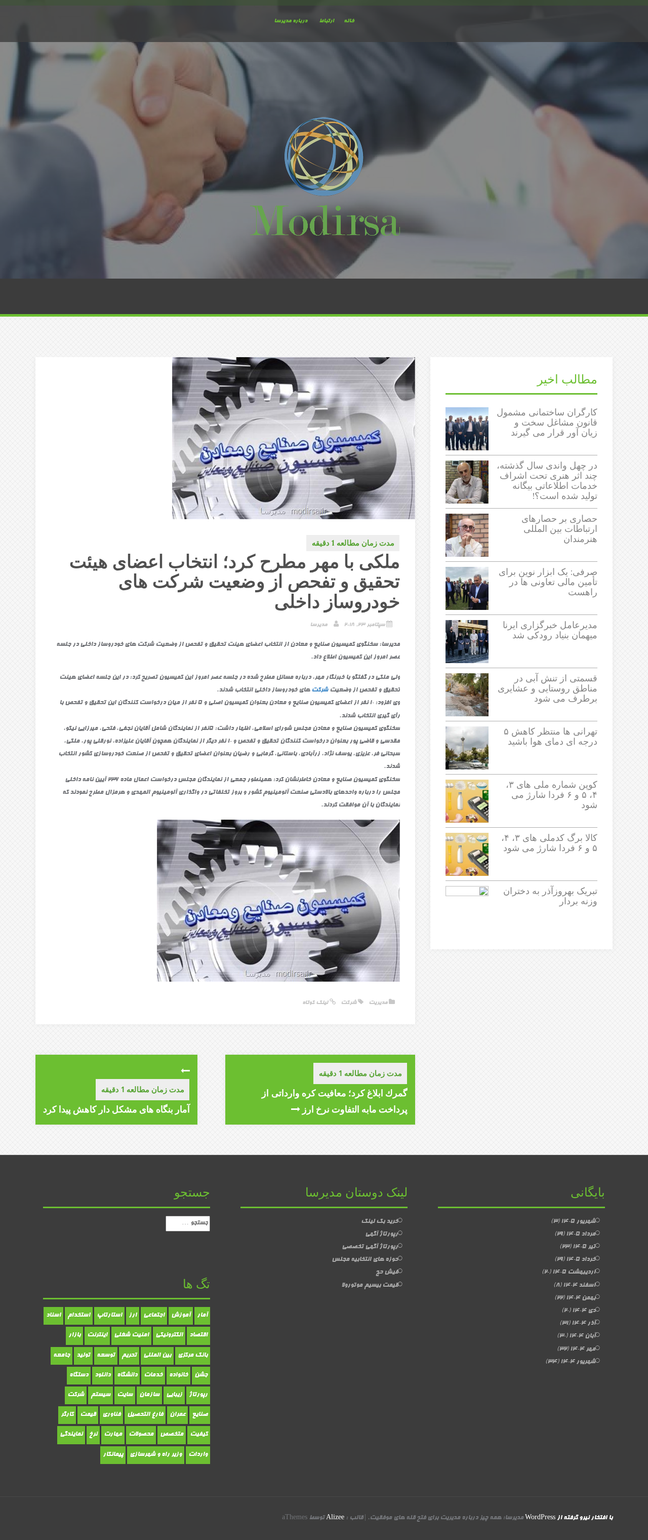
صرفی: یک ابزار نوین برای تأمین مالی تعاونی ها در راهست (548, 582)
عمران (177, 1414)
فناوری (111, 1414)
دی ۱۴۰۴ (583, 1311)
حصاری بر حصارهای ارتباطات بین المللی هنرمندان (559, 529)
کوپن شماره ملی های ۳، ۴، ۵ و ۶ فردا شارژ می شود (551, 795)
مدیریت (378, 1002)
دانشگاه (127, 1375)
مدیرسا (318, 625)
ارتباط (326, 21)
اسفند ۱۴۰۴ (579, 1285)
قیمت (88, 1414)
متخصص (171, 1434)
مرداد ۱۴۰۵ (580, 1234)
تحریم (129, 1355)
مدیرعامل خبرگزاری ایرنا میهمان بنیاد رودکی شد (550, 630)
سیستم (100, 1395)
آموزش (180, 1315)
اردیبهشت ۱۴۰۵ (573, 1272)
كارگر (67, 1414)
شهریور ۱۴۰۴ (577, 1362)
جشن (201, 1375)
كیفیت (199, 1434)
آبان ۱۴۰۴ (582, 1336)
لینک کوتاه (316, 1002)
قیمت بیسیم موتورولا (369, 1285)
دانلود (102, 1375)
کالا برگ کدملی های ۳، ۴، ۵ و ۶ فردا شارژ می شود (549, 843)
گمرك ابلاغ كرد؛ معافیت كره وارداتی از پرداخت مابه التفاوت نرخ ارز (335, 1101)
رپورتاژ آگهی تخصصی (370, 1247)
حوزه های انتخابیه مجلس (365, 1259)
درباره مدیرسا (290, 21)
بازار (74, 1335)
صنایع (200, 1414)
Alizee (335, 1518)
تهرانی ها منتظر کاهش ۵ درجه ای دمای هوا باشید (550, 736)
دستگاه (78, 1375)
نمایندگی (71, 1434)
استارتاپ (109, 1315)
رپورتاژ (198, 1395)
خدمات (153, 1375)
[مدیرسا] (324, 178)
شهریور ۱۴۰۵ (578, 1221)
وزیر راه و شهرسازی (156, 1454)
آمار (202, 1315)
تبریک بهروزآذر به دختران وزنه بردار (550, 896)
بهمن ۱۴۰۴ (580, 1298)
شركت (319, 690)
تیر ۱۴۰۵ (584, 1247)
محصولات (141, 1434)
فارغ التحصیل (145, 1414)
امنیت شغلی (131, 1335)
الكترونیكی (169, 1335)
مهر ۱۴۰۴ (582, 1349)
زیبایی (174, 1395)
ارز (133, 1315)
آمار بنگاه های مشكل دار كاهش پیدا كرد (116, 1109)
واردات (198, 1454)
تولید (83, 1355)
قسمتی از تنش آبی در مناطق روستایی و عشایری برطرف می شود (547, 688)
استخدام (78, 1315)
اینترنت (97, 1335)
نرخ (93, 1434)
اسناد (53, 1315)
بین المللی (157, 1355)
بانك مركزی (193, 1355)
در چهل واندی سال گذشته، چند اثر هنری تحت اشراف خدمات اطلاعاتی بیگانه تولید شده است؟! (547, 480)
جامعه (61, 1355)
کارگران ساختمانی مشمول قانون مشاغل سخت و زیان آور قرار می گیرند (547, 422)
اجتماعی (154, 1315)
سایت (125, 1395)
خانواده (178, 1375)
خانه (349, 21)
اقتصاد (198, 1335)
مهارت (113, 1434)
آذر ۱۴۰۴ (583, 1323)
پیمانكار (113, 1454)
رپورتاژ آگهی (381, 1234)
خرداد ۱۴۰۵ (580, 1259)
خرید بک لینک (379, 1221)
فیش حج (387, 1272)
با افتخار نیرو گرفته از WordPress (569, 1518)
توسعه (106, 1355)
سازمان (149, 1395)
